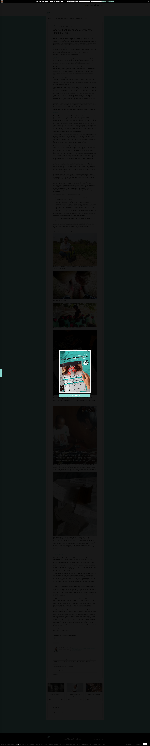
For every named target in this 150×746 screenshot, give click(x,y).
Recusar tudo (138, 744)
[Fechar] (148, 744)
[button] (88, 351)
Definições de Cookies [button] (130, 744)
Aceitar (145, 744)
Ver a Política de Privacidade (100, 744)
